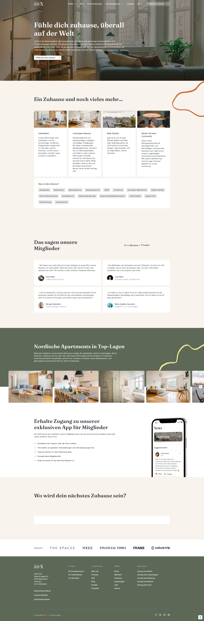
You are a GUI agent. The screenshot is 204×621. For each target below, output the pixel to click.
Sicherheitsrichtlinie (42, 599)
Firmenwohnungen (94, 4)
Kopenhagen (119, 581)
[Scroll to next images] (200, 386)
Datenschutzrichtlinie (42, 591)
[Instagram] (156, 615)
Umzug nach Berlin (144, 571)
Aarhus (117, 588)
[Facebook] (160, 615)
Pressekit (95, 588)
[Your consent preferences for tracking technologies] (200, 617)
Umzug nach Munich (145, 581)
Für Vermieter (73, 578)
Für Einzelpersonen (76, 571)
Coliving (94, 575)
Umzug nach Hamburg (146, 578)
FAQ (93, 578)
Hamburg (118, 578)
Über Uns (95, 571)
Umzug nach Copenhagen (147, 575)
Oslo (116, 585)
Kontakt (94, 585)
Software (130, 4)
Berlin (116, 571)
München (118, 575)
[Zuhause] (50, 566)
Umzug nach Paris (144, 585)
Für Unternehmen (75, 575)
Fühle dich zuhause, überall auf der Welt (79, 29)
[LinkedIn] (164, 615)
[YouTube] (168, 615)
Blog (82, 4)
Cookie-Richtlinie (41, 595)
